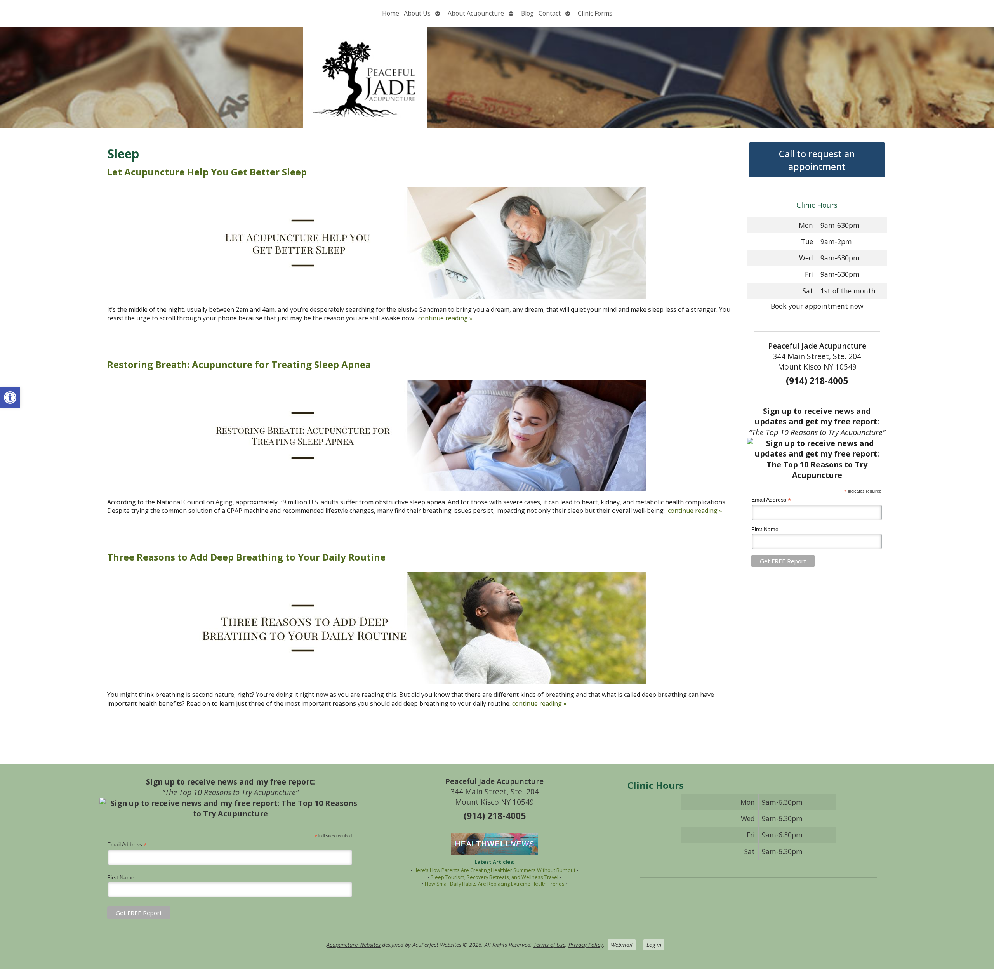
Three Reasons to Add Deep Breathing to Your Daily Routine (246, 556)
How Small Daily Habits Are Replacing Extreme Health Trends (495, 883)
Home (390, 13)
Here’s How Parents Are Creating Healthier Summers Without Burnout (494, 870)
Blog (527, 13)
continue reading (445, 318)
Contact (550, 13)
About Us (417, 13)
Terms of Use (549, 944)
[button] (10, 397)
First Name (765, 529)
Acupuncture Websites (354, 944)
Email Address (771, 500)
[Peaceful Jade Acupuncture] (497, 77)
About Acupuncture (476, 13)
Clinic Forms (595, 13)
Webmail (622, 944)
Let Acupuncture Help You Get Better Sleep (207, 171)
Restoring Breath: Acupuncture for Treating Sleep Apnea (239, 364)
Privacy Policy (585, 944)
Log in (653, 944)
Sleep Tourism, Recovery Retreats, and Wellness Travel (494, 876)
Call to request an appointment (817, 160)
